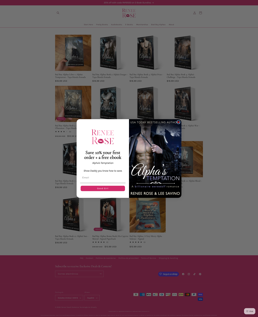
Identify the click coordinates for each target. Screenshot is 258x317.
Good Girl (102, 188)
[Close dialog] (178, 122)
